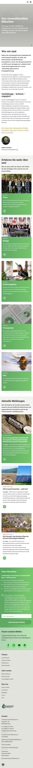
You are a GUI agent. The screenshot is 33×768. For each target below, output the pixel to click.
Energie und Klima (6, 660)
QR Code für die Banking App (10, 747)
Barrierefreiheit (6, 753)
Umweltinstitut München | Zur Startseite (3, 1)
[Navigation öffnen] (30, 2)
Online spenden (5, 676)
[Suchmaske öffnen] (28, 2)
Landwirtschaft (5, 657)
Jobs (3, 697)
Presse (3, 695)
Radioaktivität (5, 662)
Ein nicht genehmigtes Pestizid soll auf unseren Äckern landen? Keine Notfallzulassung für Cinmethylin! (16, 438)
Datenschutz (5, 755)
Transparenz (5, 690)
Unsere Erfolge (5, 687)
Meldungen (4, 692)
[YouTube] (19, 645)
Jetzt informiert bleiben (16, 622)
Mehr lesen (16, 194)
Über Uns (5, 684)
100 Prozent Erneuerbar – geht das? (16, 488)
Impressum (5, 751)
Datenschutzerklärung (15, 611)
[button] (3, 765)
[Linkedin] (25, 645)
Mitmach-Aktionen (6, 673)
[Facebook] (8, 645)
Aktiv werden (6, 671)
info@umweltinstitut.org (16, 608)
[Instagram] (14, 645)
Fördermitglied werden (7, 679)
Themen (4, 655)
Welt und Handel (6, 665)
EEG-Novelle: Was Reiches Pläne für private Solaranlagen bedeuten (16, 537)
